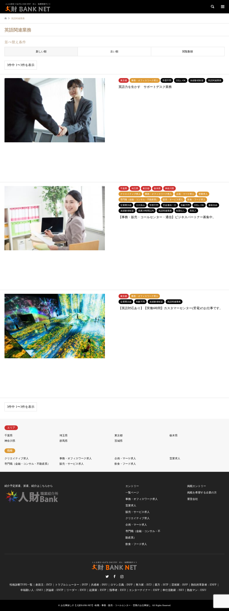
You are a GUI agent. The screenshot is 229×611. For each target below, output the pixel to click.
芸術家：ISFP (180, 584)
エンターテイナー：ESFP (144, 590)
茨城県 (118, 440)
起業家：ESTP (97, 590)
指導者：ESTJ (117, 590)
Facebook (114, 576)
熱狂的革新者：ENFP (203, 584)
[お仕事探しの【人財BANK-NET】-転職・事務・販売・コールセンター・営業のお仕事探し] (27, 6)
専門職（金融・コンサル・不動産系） (27, 463)
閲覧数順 (187, 51)
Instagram (121, 576)
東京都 (118, 435)
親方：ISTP (161, 584)
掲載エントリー (196, 486)
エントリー (132, 486)
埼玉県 (63, 435)
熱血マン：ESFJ (196, 590)
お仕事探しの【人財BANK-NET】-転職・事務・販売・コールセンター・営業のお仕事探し (106, 605)
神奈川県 (9, 440)
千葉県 (8, 435)
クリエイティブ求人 (16, 458)
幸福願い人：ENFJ (31, 590)
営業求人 (175, 458)
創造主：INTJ (44, 584)
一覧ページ (132, 492)
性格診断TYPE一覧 (21, 584)
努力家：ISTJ (144, 584)
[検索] (212, 6)
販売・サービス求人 (71, 463)
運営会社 (192, 499)
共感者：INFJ (99, 584)
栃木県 (174, 435)
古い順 (114, 51)
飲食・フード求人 (125, 463)
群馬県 (63, 440)
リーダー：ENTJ (76, 590)
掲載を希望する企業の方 (202, 492)
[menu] (222, 6)
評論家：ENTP (54, 590)
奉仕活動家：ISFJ (173, 590)
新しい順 (41, 51)
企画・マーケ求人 (125, 458)
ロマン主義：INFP (121, 584)
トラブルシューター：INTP (71, 584)
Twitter (107, 576)
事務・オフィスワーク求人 (75, 458)
